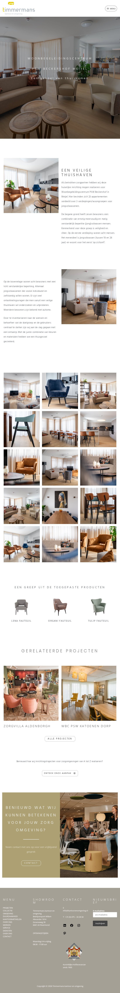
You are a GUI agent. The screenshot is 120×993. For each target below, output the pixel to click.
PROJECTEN (8, 907)
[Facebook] (71, 926)
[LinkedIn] (64, 926)
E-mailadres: (99, 910)
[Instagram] (78, 926)
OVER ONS (7, 922)
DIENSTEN (7, 930)
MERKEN (7, 925)
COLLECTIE (7, 910)
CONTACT (7, 936)
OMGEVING (8, 913)
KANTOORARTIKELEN (12, 919)
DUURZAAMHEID (10, 916)
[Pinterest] (64, 934)
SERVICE (6, 927)
